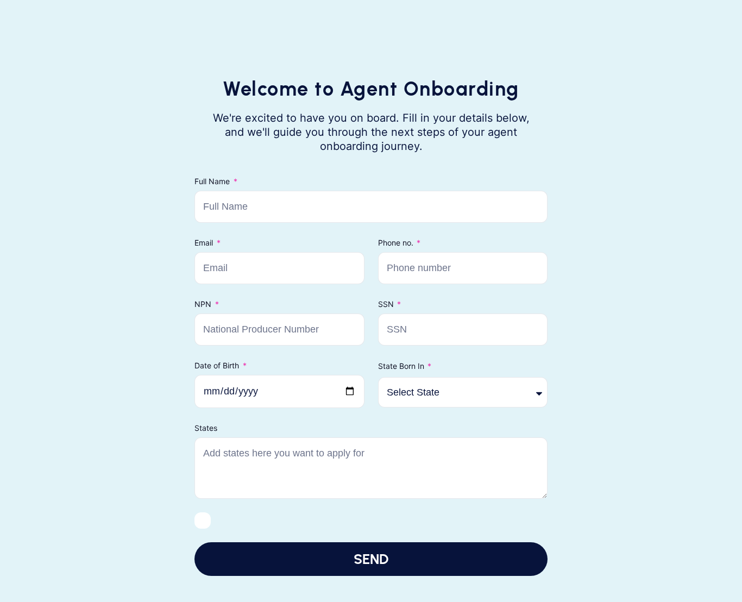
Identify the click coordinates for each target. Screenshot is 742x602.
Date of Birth (217, 365)
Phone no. (397, 242)
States (205, 427)
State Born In (402, 366)
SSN (387, 304)
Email (204, 242)
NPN (203, 304)
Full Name (213, 181)
